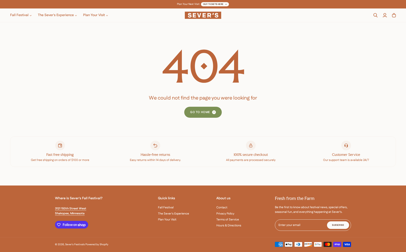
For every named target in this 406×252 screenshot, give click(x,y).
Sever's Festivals (75, 244)
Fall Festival (166, 207)
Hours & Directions (228, 225)
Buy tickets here (213, 4)
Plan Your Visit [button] (94, 15)
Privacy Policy (225, 214)
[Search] (375, 15)
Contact (221, 207)
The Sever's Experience (173, 214)
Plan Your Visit (167, 219)
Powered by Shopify (96, 244)
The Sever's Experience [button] (56, 15)
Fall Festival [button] (19, 15)
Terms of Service (227, 219)
